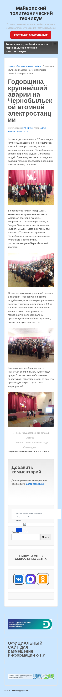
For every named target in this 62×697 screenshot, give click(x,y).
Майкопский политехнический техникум (31, 13)
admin (43, 128)
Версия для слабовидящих (30, 34)
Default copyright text (19, 690)
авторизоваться (35, 483)
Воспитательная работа (29, 66)
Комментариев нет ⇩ (18, 131)
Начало (11, 66)
